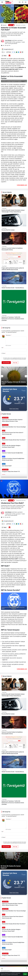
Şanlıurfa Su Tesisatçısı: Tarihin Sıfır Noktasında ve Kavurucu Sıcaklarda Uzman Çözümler (13, 318)
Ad (3, 347)
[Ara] (19, 2)
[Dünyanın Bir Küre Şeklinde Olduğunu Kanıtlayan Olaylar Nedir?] (14, 445)
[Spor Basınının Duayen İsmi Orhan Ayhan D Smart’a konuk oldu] (14, 432)
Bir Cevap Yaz (6, 327)
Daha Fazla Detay (14, 408)
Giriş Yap (15, 362)
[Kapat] (26, 968)
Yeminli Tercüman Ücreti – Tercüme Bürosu (13, 287)
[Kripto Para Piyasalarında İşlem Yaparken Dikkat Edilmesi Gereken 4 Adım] (14, 419)
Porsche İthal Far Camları (8, 230)
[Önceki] (2, 376)
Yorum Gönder (6, 362)
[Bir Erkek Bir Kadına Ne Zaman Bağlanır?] (14, 860)
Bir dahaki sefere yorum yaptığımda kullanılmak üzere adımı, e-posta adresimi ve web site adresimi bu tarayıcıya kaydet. (14, 359)
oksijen (9, 135)
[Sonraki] (26, 376)
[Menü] (2, 2)
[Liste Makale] (9, 2)
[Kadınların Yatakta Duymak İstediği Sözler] (14, 452)
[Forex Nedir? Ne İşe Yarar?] (14, 376)
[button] (13, 25)
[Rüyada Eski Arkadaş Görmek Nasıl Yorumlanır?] (14, 439)
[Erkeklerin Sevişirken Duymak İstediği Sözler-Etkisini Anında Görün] (14, 458)
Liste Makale (8, 40)
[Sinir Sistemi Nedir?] (14, 465)
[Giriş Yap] (23, 2)
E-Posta (4, 353)
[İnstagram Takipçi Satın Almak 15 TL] (14, 470)
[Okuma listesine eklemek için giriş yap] (9, 55)
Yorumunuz (8, 335)
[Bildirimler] (25, 2)
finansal (9, 576)
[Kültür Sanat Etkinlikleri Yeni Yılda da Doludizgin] (14, 426)
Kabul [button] (25, 974)
